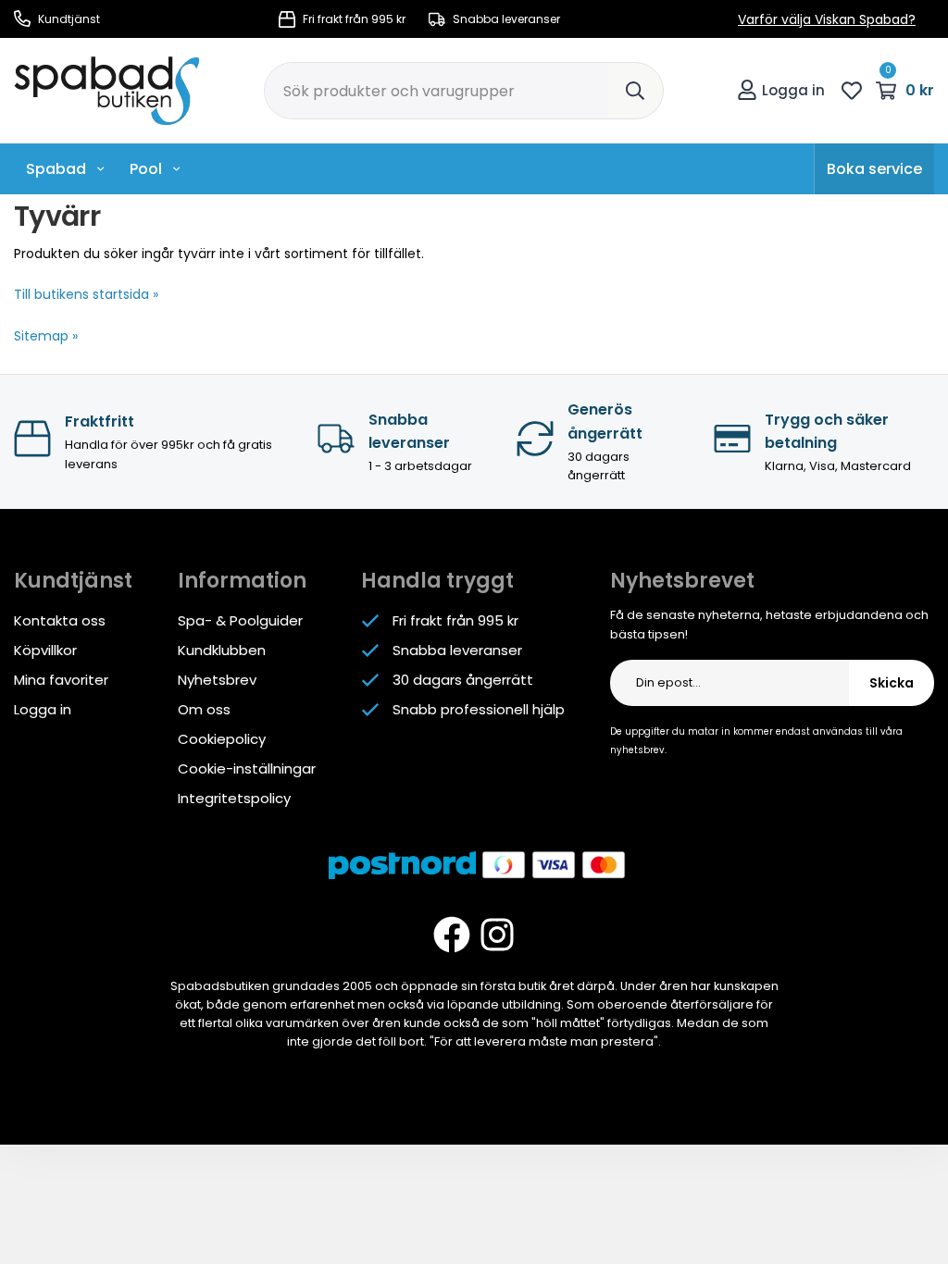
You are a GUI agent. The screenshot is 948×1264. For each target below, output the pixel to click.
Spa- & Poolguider (240, 620)
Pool (146, 169)
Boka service (874, 169)
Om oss (204, 709)
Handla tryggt (437, 580)
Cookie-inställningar (247, 768)
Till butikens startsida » (86, 294)
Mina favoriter (61, 679)
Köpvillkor (45, 650)
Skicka (891, 683)
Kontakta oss (60, 620)
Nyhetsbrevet (682, 580)
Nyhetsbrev (217, 679)
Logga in (793, 90)
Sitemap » (46, 336)
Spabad (56, 169)
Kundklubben (222, 650)
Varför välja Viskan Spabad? (827, 19)
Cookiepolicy (222, 739)
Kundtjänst (67, 19)
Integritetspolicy (234, 798)
